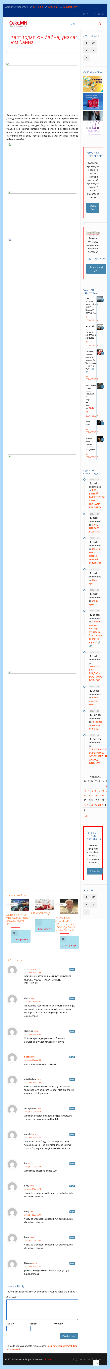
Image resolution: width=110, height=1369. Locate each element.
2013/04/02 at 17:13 (32, 1189)
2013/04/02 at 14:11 (32, 1267)
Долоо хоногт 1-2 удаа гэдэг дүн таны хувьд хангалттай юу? (17, 919)
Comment (12, 1297)
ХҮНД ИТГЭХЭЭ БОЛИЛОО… (95, 528)
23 (106, 800)
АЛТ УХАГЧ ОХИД (40, 913)
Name (10, 1323)
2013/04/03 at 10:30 (32, 1034)
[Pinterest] (95, 14)
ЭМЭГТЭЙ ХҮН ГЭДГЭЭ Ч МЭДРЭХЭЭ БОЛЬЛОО (95, 673)
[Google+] (79, 14)
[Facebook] (76, 14)
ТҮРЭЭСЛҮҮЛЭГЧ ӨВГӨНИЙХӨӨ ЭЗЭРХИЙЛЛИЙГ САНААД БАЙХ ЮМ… (99, 756)
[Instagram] (99, 14)
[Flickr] (91, 14)
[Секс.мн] (18, 23)
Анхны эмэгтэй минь (94, 701)
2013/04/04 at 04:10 (32, 1002)
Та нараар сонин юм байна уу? (95, 725)
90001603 (53, 7)
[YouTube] (87, 14)
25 (88, 805)
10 (85, 795)
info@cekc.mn (70, 7)
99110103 (38, 7)
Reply (72, 969)
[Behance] (103, 14)
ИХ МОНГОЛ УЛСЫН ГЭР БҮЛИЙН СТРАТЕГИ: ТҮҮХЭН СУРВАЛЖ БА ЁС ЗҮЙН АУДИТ (66, 923)
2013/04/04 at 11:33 (32, 973)
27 (96, 805)
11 (88, 795)
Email (33, 1323)
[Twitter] (83, 14)
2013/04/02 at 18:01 (32, 1138)
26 (92, 805)
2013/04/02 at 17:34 (32, 1167)
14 (99, 795)
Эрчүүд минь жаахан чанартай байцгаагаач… (96, 556)
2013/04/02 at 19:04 (32, 1112)
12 (92, 795)
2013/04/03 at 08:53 (32, 1060)
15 (103, 795)
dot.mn (47, 1359)
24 (85, 805)
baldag (27, 1056)
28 (99, 805)
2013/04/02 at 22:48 (32, 1083)
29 (103, 805)
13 (96, 795)
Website (58, 1323)
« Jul (85, 816)
